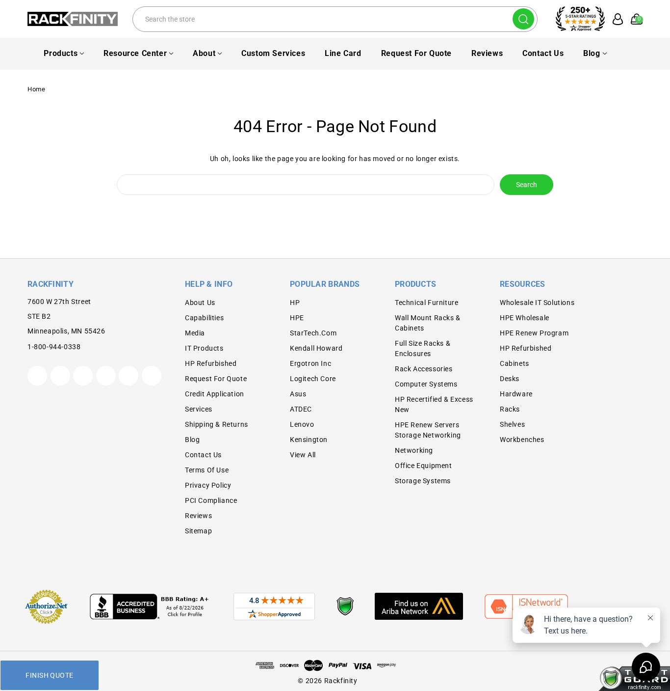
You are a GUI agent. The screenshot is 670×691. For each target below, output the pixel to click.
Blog (591, 53)
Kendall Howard (316, 348)
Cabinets (514, 363)
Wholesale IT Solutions (537, 302)
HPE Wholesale (524, 318)
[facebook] (60, 376)
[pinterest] (83, 376)
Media (195, 333)
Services (198, 409)
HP (295, 302)
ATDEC (301, 409)
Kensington (309, 439)
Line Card (343, 53)
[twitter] (37, 376)
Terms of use (207, 470)
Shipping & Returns (216, 424)
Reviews (487, 53)
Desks (509, 379)
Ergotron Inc (310, 363)
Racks (510, 409)
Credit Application (214, 394)
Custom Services (273, 53)
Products (60, 53)
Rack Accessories (424, 369)
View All (303, 455)
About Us (200, 302)
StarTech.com (313, 333)
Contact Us (543, 53)
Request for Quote (416, 53)
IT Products (204, 348)
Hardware (516, 394)
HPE (297, 318)
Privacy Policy (208, 485)
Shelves (512, 424)
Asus (298, 394)
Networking (414, 450)
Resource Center (135, 53)
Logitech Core (313, 379)
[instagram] (106, 376)
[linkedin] (151, 376)
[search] (523, 18)
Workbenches (522, 439)
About (204, 53)
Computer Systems (426, 384)
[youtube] (128, 376)
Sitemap (198, 531)
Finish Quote (49, 675)
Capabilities (204, 318)
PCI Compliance (211, 500)
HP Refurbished (210, 363)
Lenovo (302, 424)
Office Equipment (423, 466)
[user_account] (614, 19)
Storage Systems (423, 481)
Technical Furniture (426, 302)
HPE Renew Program (534, 333)
